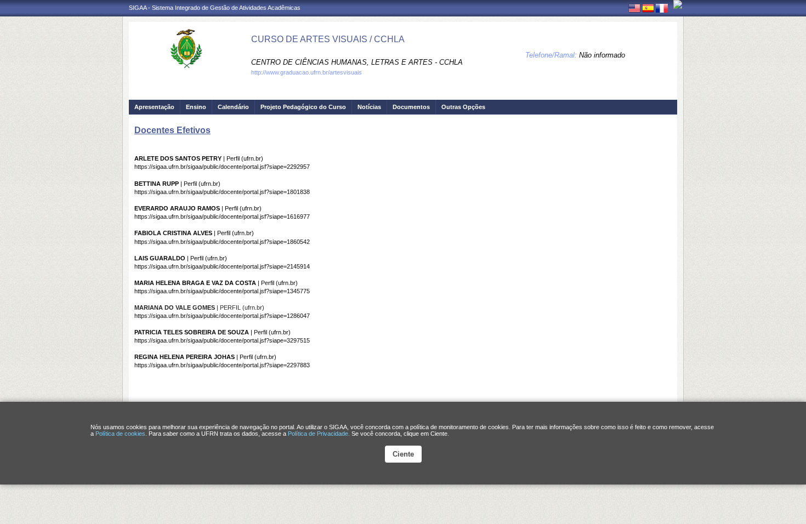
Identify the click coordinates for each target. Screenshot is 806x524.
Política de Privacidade (318, 433)
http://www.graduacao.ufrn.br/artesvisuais (306, 72)
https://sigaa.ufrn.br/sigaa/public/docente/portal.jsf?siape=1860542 (222, 241)
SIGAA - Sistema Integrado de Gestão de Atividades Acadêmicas (214, 7)
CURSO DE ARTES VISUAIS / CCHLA (328, 39)
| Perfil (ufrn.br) (198, 158)
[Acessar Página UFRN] (677, 4)
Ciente (403, 454)
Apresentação (154, 107)
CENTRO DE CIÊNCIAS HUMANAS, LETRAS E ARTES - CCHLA (357, 62)
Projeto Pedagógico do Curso (303, 107)
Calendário (233, 107)
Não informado (602, 55)
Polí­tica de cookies (120, 433)
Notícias (369, 107)
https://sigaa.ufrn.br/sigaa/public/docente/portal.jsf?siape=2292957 (222, 166)
